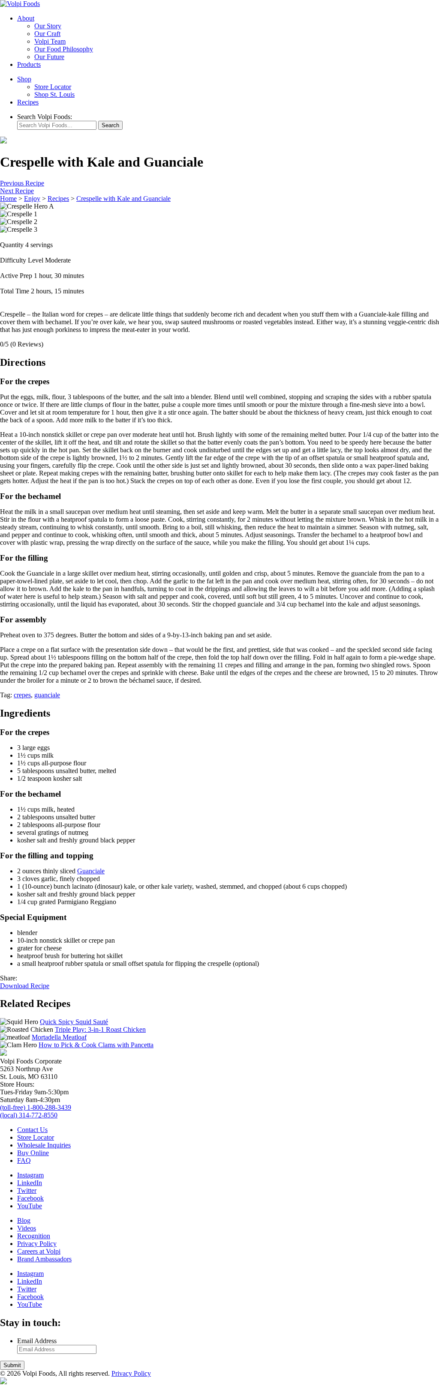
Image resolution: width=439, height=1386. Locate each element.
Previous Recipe (22, 183)
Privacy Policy (37, 1243)
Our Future (49, 56)
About (25, 18)
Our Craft (47, 33)
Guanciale (91, 871)
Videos (26, 1228)
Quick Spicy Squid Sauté (74, 1021)
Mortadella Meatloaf (59, 1037)
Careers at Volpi (38, 1251)
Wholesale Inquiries (44, 1145)
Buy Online (33, 1152)
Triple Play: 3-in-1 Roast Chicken (100, 1029)
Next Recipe (17, 190)
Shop (24, 79)
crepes (22, 695)
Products (29, 64)
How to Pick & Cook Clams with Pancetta (96, 1044)
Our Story (47, 26)
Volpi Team (50, 41)
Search (110, 125)
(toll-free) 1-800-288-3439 (35, 1107)
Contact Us (32, 1129)
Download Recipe (24, 985)
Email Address (37, 1340)
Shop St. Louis (54, 94)
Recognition (33, 1236)
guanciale (47, 695)
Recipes (28, 102)
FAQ (24, 1160)
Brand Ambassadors (44, 1259)
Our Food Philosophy (63, 49)
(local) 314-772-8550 (28, 1115)
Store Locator (52, 86)
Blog (23, 1220)
